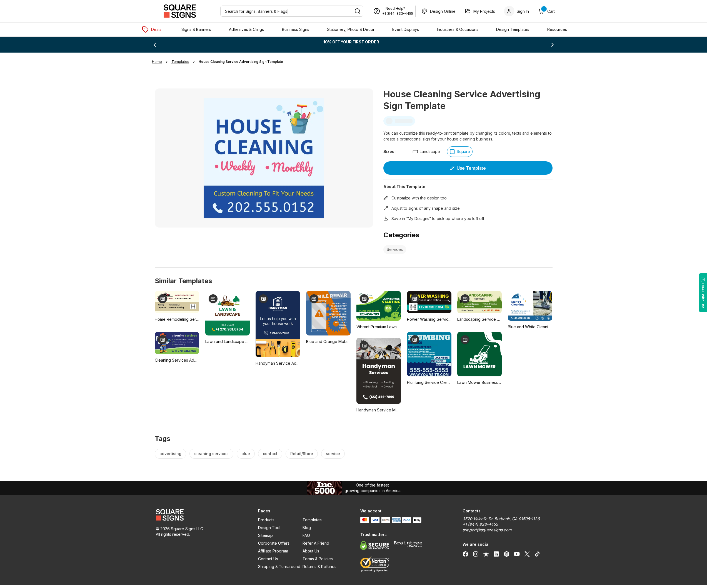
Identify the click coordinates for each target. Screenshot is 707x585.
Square (463, 151)
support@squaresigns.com (487, 529)
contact (270, 453)
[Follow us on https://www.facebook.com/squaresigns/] (465, 554)
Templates (312, 519)
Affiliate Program (273, 551)
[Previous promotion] (154, 44)
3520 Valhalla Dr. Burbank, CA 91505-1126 (501, 518)
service (333, 453)
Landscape (430, 151)
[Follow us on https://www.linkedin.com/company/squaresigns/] (496, 554)
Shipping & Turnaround (279, 566)
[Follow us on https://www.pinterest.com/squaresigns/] (506, 554)
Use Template (471, 168)
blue (245, 453)
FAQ (306, 535)
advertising (170, 453)
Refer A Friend (316, 543)
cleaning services (211, 453)
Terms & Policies (318, 558)
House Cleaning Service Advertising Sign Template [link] (241, 62)
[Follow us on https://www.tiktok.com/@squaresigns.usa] (537, 554)
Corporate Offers (273, 543)
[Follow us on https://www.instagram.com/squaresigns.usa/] (476, 554)
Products (266, 519)
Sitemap (265, 535)
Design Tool (269, 527)
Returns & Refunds (319, 566)
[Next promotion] (552, 44)
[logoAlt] (200, 515)
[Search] (357, 11)
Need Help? (395, 8)
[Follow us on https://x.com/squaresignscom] (527, 554)
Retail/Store (301, 453)
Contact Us (268, 558)
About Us (311, 551)
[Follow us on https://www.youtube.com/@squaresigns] (517, 554)
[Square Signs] (179, 11)
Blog (307, 527)
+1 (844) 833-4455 (397, 13)
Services (395, 249)
